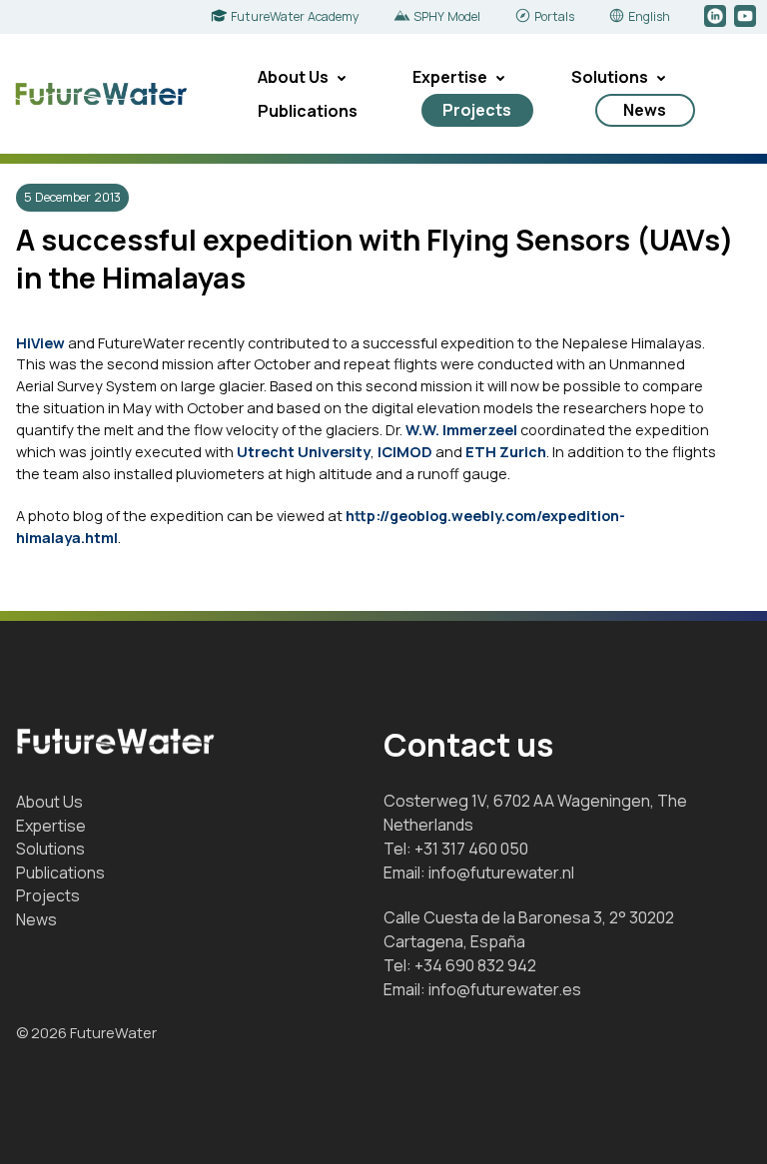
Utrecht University (304, 451)
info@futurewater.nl (501, 872)
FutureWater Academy (295, 16)
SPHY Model (446, 16)
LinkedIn (716, 17)
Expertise (449, 77)
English (649, 16)
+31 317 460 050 (471, 849)
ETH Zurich (505, 451)
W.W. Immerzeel (461, 429)
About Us (293, 77)
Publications (308, 111)
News (644, 110)
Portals (554, 16)
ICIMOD (405, 451)
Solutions (609, 77)
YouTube (746, 17)
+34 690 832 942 (475, 965)
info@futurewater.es (504, 989)
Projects (476, 110)
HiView (40, 342)
